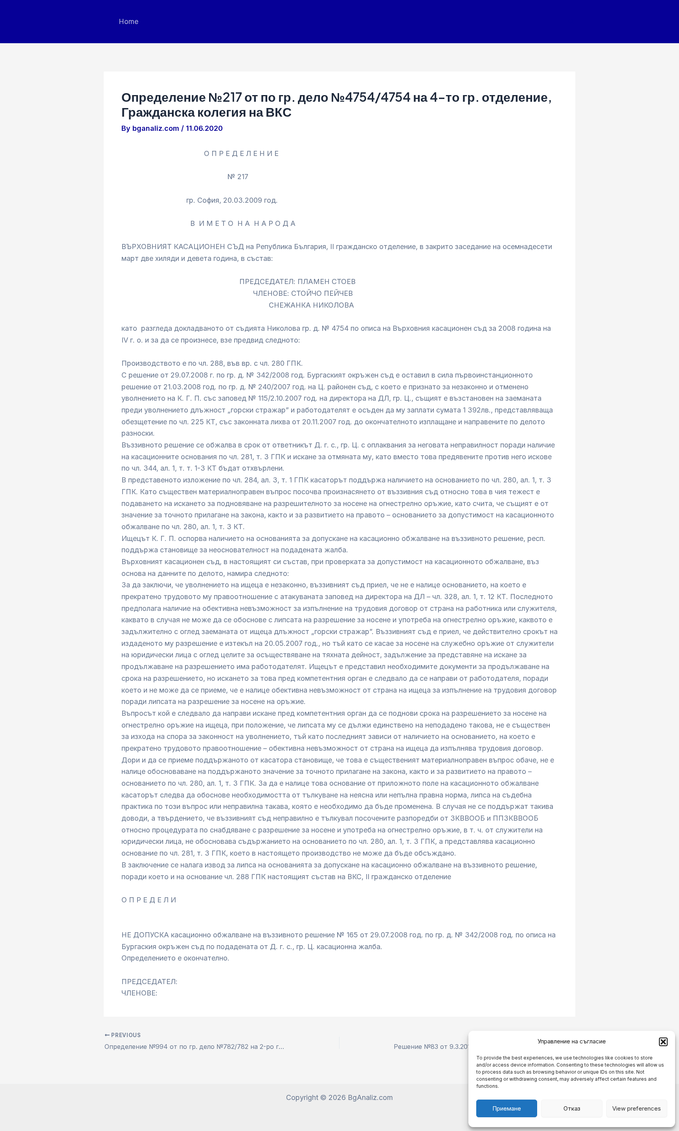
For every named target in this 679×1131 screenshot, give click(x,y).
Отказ (571, 1108)
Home (128, 21)
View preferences (636, 1108)
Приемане (506, 1108)
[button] (663, 1042)
